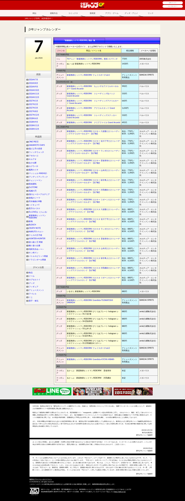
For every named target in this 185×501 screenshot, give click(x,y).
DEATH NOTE (35, 228)
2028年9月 (33, 122)
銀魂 (31, 221)
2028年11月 (34, 126)
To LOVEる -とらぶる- (38, 212)
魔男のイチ (33, 170)
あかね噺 (32, 163)
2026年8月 (33, 83)
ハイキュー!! (34, 205)
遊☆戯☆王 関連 (36, 242)
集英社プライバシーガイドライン (41, 479)
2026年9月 (33, 87)
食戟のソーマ (34, 198)
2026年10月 (34, 90)
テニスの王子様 (35, 235)
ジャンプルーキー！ (173, 6)
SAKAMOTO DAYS (37, 145)
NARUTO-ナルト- (36, 232)
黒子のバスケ (34, 208)
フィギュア (33, 287)
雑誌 (34, 13)
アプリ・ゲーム (112, 13)
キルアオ (32, 159)
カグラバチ (33, 166)
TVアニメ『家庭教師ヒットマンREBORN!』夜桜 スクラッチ (92, 59)
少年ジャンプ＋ (172, 2)
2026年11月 (34, 94)
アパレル (32, 294)
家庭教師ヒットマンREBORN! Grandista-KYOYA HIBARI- (91, 359)
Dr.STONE (33, 187)
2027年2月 (33, 104)
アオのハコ (33, 156)
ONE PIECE (33, 142)
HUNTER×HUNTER (37, 239)
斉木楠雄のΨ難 (35, 201)
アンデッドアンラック (38, 177)
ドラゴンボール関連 (37, 260)
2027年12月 (34, 115)
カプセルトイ (34, 280)
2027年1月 (33, 101)
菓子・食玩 (33, 301)
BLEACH (32, 225)
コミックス (73, 13)
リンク (150, 13)
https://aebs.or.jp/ (120, 491)
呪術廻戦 (32, 184)
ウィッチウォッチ (36, 152)
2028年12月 (34, 129)
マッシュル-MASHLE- (38, 173)
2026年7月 (33, 80)
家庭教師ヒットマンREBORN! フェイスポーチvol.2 (88, 348)
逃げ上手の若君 (35, 149)
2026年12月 (34, 97)
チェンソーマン (35, 180)
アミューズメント (36, 290)
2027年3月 (33, 108)
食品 (31, 273)
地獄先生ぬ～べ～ (36, 249)
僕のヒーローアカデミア (39, 194)
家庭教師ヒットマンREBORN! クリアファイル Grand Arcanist (93, 123)
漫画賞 (92, 13)
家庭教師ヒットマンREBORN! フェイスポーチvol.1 (88, 75)
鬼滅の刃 (32, 191)
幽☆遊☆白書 (34, 246)
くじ (31, 297)
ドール (32, 276)
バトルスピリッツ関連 (38, 256)
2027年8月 (33, 111)
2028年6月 (33, 118)
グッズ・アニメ (131, 13)
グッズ (32, 283)
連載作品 (54, 13)
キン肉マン (33, 253)
